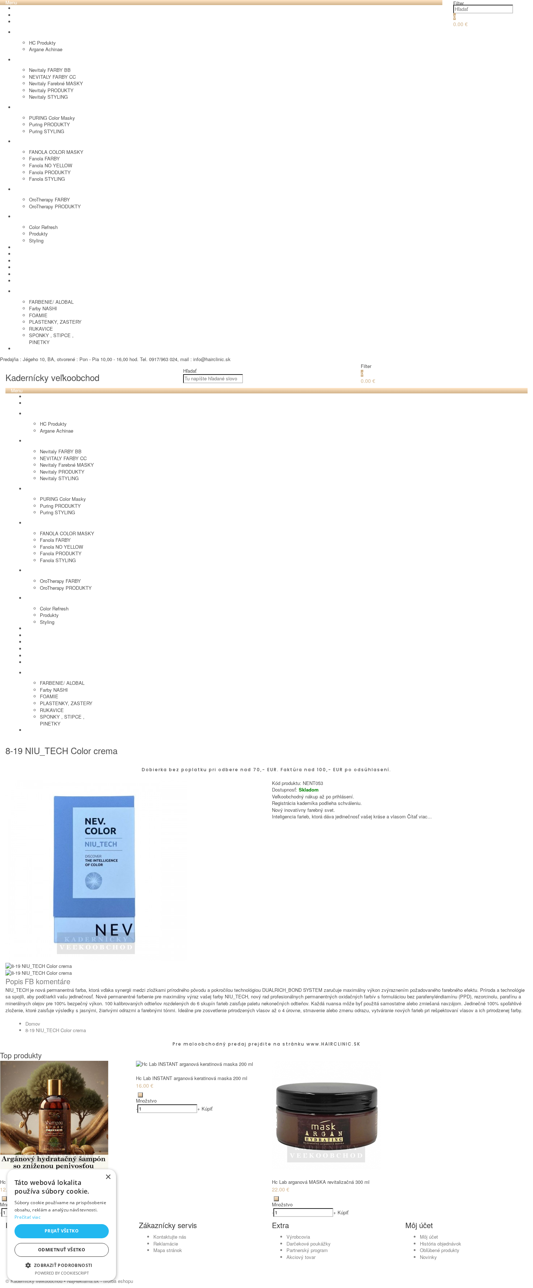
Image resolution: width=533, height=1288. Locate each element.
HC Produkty (42, 42)
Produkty (38, 233)
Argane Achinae (45, 49)
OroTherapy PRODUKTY (55, 206)
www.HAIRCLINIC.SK (333, 1044)
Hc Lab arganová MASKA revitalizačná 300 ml (320, 1181)
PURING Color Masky (52, 117)
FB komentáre (47, 981)
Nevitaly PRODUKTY (51, 90)
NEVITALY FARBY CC (52, 76)
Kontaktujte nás (169, 1236)
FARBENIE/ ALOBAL (51, 301)
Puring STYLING (46, 131)
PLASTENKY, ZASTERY (55, 321)
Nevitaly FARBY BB (50, 69)
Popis (14, 981)
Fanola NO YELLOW (50, 165)
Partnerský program (307, 1250)
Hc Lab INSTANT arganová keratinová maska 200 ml (191, 1078)
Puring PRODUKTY (49, 124)
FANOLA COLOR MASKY (56, 151)
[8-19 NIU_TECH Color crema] (96, 959)
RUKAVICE (41, 328)
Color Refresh (43, 227)
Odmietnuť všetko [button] (61, 1250)
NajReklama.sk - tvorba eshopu (100, 1280)
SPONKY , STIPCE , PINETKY (51, 338)
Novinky (428, 1257)
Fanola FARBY (44, 158)
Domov (32, 1023)
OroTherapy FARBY (49, 199)
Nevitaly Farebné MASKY (56, 83)
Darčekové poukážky (308, 1243)
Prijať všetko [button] (62, 1231)
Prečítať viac (28, 1217)
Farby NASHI (43, 308)
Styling (36, 240)
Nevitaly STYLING (48, 96)
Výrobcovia (298, 1236)
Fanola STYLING (47, 178)
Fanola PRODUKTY (50, 172)
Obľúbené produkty (439, 1250)
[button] (62, 1265)
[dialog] (61, 1225)
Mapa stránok (167, 1250)
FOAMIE (38, 315)
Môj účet (429, 1236)
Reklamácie (165, 1243)
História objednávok (440, 1243)
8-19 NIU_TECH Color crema (55, 1030)
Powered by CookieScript (62, 1273)
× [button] (108, 1177)
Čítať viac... (419, 816)
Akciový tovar (300, 1257)
